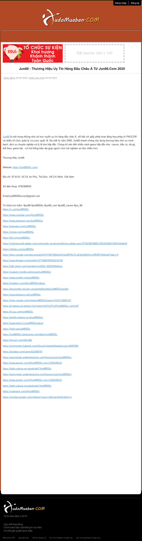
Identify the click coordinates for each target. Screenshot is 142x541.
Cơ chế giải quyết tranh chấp (18, 530)
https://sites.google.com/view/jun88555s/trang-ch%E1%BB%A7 (37, 300)
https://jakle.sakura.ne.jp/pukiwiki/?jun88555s (27, 368)
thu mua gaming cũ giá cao (88, 537)
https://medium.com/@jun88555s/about (24, 283)
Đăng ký (135, 2)
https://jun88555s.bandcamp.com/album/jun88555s (30, 334)
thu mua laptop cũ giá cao (61, 537)
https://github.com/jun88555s (18, 249)
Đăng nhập (120, 2)
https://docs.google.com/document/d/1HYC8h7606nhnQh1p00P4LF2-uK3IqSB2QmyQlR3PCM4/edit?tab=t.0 (60, 254)
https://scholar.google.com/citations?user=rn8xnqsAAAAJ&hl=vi (37, 397)
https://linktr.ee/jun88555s (16, 329)
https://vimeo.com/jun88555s (18, 232)
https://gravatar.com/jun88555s (19, 226)
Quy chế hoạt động (13, 524)
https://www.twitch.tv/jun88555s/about (23, 323)
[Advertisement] (71, 107)
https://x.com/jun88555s (16, 209)
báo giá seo (23, 537)
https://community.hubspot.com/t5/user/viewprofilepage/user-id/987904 (40, 346)
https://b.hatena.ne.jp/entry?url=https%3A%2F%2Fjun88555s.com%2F (41, 306)
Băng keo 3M (9, 537)
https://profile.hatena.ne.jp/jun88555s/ (23, 317)
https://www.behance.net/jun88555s (22, 294)
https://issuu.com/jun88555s (18, 311)
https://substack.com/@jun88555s (21, 391)
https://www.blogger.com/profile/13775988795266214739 (33, 260)
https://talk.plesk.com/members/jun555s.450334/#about (32, 266)
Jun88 (6, 136)
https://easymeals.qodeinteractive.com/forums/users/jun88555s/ (37, 357)
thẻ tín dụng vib (39, 537)
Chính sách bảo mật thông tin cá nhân (23, 527)
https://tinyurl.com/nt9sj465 (17, 340)
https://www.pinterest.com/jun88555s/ (23, 220)
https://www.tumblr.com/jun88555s (21, 277)
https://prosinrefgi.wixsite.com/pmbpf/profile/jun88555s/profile (35, 289)
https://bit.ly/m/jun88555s (16, 237)
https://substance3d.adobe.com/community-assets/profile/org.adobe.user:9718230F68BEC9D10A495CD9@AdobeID (65, 243)
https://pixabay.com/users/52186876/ (22, 351)
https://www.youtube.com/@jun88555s (23, 215)
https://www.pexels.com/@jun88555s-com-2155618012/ (32, 363)
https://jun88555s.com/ (25, 167)
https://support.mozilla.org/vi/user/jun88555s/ (27, 272)
